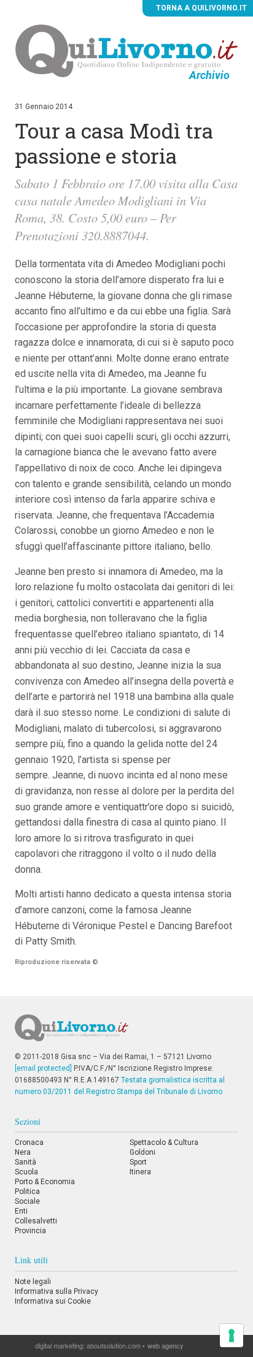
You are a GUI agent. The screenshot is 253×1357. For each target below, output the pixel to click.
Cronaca (29, 1142)
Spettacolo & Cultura (164, 1142)
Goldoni (142, 1152)
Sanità (25, 1162)
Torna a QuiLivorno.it (200, 8)
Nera (23, 1152)
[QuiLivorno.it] (126, 1032)
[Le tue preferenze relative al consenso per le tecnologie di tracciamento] (231, 1335)
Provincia (30, 1230)
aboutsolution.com (114, 1345)
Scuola (26, 1172)
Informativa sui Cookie (53, 1301)
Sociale (27, 1201)
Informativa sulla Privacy (56, 1291)
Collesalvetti (36, 1221)
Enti (21, 1211)
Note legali (33, 1281)
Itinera (140, 1172)
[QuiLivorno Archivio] (126, 50)
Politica (27, 1191)
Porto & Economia (45, 1181)
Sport (138, 1162)
